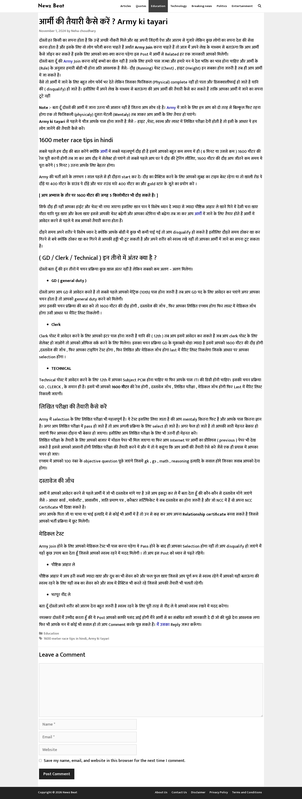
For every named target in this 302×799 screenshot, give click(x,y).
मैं (158, 624)
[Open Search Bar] (259, 6)
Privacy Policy (219, 792)
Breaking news (202, 6)
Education (158, 6)
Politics (222, 6)
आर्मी (103, 151)
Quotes (141, 6)
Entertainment (242, 6)
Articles (125, 6)
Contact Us (179, 792)
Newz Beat (51, 6)
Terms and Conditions (247, 792)
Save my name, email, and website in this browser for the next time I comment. (114, 760)
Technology (178, 6)
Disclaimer (198, 792)
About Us (161, 792)
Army (68, 61)
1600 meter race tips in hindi (65, 638)
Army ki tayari (98, 638)
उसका (164, 624)
